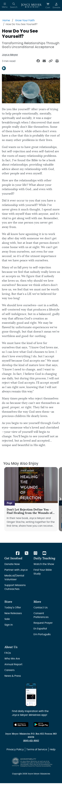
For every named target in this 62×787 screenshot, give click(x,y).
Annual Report (13, 664)
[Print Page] (57, 61)
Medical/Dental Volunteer (14, 577)
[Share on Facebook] (38, 61)
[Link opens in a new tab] (17, 553)
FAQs (7, 653)
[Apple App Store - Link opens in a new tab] (21, 724)
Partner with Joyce (16, 570)
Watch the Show (44, 564)
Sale (7, 619)
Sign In (8, 625)
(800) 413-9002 (31, 740)
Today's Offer (12, 607)
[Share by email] (44, 61)
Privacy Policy (15, 749)
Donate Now (12, 564)
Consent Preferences (41, 615)
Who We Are (12, 658)
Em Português (42, 634)
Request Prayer (43, 623)
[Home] (31, 5)
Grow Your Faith (25, 20)
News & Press (12, 676)
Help (52, 749)
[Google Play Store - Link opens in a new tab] (41, 724)
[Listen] (4, 68)
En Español (40, 628)
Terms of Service (36, 749)
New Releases (13, 613)
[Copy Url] (50, 61)
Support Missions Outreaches (15, 587)
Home (6, 20)
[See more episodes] (60, 499)
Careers (9, 670)
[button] (4, 5)
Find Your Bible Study (43, 572)
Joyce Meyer (10, 54)
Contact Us (41, 607)
